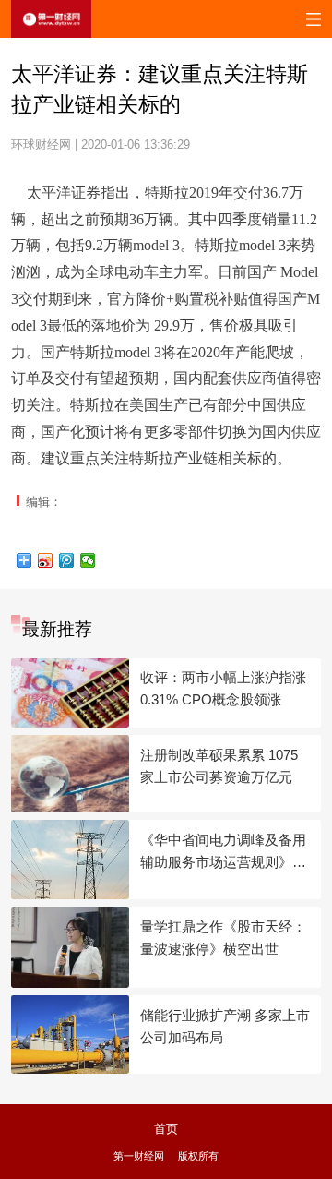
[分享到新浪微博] (45, 560)
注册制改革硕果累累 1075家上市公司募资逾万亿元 (219, 766)
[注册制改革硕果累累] (70, 773)
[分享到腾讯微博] (67, 560)
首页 (166, 1129)
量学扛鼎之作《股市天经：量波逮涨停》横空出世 (223, 937)
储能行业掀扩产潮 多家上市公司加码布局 (225, 1026)
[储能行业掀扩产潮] (70, 1034)
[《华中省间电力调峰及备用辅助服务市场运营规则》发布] (70, 859)
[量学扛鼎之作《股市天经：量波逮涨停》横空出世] (70, 947)
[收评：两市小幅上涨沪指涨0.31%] (70, 693)
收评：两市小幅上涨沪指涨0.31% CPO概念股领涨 (223, 688)
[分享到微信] (88, 560)
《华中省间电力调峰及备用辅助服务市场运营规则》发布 (223, 852)
